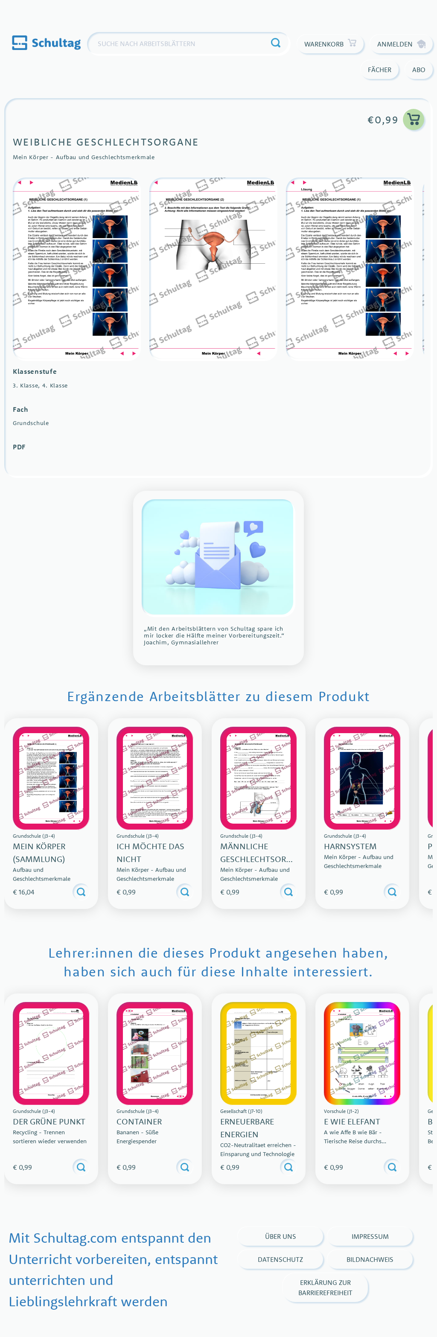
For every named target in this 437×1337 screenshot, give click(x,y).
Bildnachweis (370, 1259)
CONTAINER (139, 1121)
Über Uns (280, 1236)
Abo (418, 69)
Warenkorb (324, 44)
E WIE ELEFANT (352, 1121)
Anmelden (395, 44)
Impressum (370, 1236)
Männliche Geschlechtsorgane (258, 859)
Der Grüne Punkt (49, 1121)
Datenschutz (280, 1259)
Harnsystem (350, 846)
